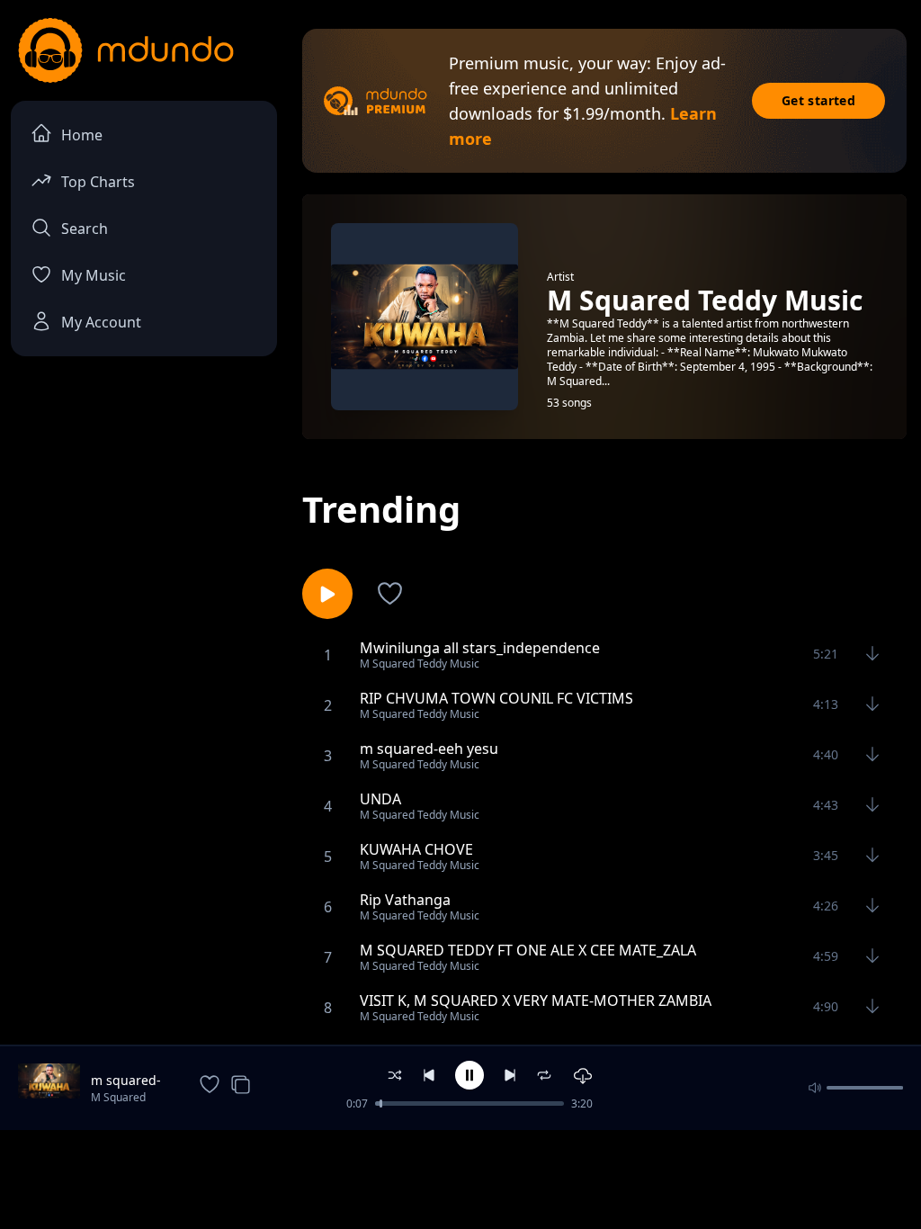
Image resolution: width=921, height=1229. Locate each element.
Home (82, 135)
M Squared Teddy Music (122, 1099)
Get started (818, 100)
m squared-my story (126, 1081)
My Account (101, 322)
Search (84, 228)
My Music (93, 275)
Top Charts (98, 182)
